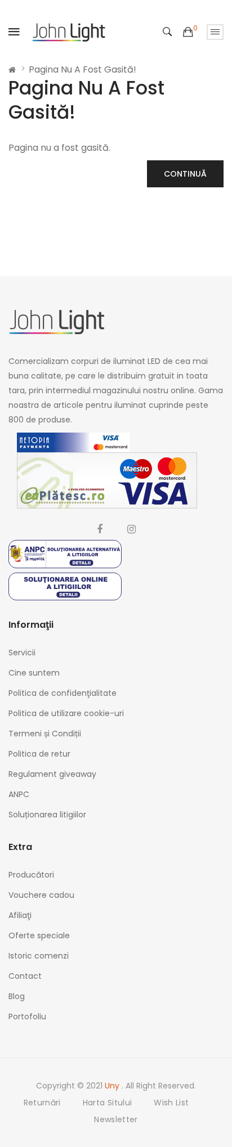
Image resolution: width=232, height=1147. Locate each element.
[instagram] (131, 529)
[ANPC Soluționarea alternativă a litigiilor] (65, 553)
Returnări (42, 1102)
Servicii (21, 652)
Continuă (185, 173)
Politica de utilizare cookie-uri (66, 713)
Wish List (171, 1102)
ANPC (18, 794)
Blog (16, 996)
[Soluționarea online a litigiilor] (65, 585)
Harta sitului (107, 1102)
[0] (188, 32)
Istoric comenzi (38, 955)
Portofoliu (27, 1016)
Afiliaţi (20, 915)
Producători (31, 874)
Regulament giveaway (52, 774)
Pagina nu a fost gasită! (82, 69)
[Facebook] (99, 529)
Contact (25, 976)
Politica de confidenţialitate (62, 693)
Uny (113, 1085)
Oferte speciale (39, 935)
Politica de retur (39, 753)
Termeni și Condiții (44, 733)
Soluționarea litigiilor (47, 814)
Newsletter (116, 1119)
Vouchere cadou (41, 895)
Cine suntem (34, 672)
